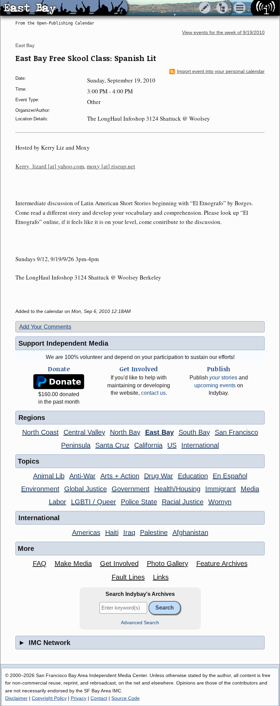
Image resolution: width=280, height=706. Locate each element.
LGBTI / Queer (93, 502)
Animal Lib (49, 476)
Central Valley (84, 432)
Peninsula (75, 445)
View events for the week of (223, 32)
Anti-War (82, 476)
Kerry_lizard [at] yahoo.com (49, 166)
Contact (98, 698)
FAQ (39, 563)
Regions (31, 417)
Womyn (220, 502)
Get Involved (119, 563)
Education (193, 476)
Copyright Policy (49, 698)
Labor (57, 502)
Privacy (78, 698)
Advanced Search (140, 622)
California (148, 445)
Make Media (73, 563)
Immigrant (220, 489)
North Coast (40, 432)
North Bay (125, 432)
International (200, 445)
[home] (64, 8)
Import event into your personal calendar (221, 71)
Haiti (111, 532)
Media (250, 489)
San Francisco (236, 432)
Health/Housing (177, 489)
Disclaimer (16, 698)
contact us (153, 393)
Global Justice (85, 489)
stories (223, 377)
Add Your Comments (45, 327)
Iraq (129, 532)
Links (161, 577)
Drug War (158, 476)
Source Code (125, 698)
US (172, 445)
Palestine (154, 532)
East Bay (24, 45)
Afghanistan (190, 532)
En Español (230, 476)
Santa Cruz (112, 445)
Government (131, 489)
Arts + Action (119, 476)
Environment (40, 489)
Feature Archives (222, 563)
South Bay (194, 432)
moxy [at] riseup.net (111, 166)
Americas (86, 532)
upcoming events (215, 385)
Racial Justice (183, 502)
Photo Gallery (167, 563)
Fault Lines (128, 577)
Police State (139, 502)
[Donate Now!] (59, 381)
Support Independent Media (63, 343)
